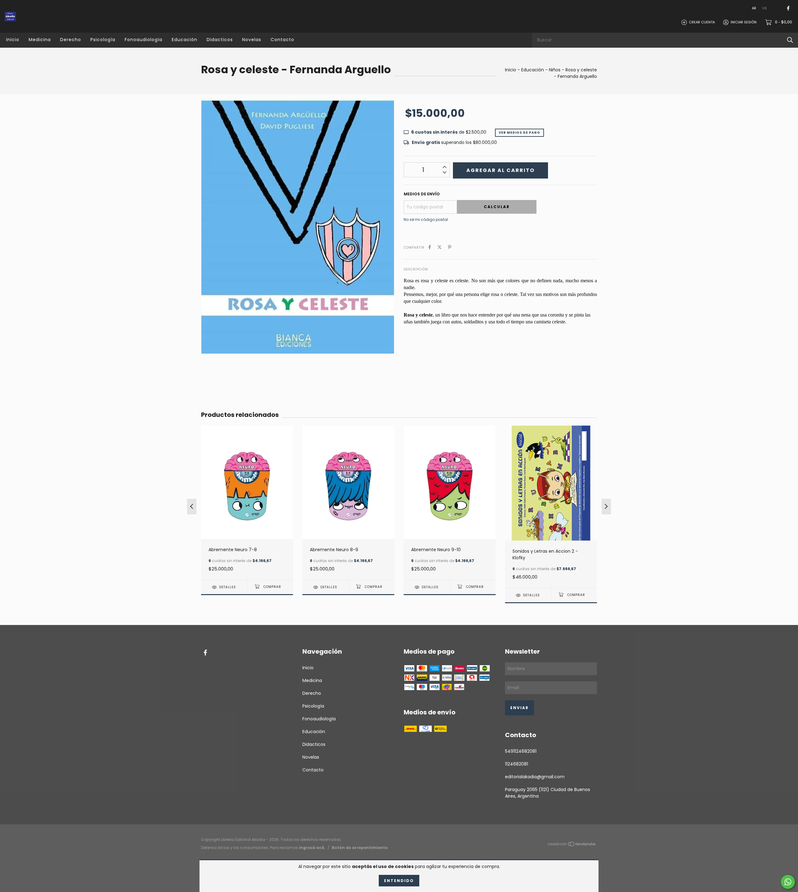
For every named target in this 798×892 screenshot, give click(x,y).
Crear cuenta (702, 22)
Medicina (40, 39)
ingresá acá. (312, 847)
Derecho (70, 39)
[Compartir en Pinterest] (449, 247)
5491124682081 (520, 751)
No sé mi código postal (426, 219)
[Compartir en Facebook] (430, 247)
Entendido (399, 880)
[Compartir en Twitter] (439, 247)
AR (754, 8)
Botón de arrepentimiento (360, 847)
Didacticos (220, 39)
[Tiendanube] (572, 845)
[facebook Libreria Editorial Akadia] (788, 8)
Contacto (282, 39)
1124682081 (516, 764)
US (764, 8)
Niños (554, 70)
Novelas (251, 39)
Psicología (102, 39)
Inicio (12, 39)
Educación (184, 39)
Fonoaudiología (143, 39)
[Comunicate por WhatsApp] (788, 882)
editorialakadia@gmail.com (535, 777)
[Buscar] (790, 40)
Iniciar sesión (744, 22)
